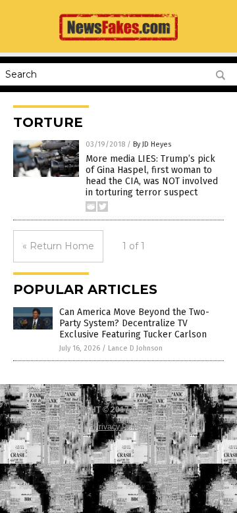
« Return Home (58, 246)
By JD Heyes (152, 144)
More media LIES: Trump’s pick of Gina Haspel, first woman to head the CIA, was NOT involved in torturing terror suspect (152, 175)
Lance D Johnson (135, 348)
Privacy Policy (118, 426)
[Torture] (118, 43)
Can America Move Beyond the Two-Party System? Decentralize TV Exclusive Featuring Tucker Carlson (134, 323)
